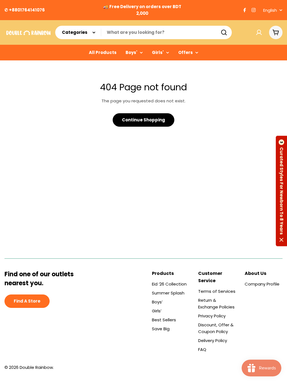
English (270, 10)
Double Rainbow (36, 367)
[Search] (224, 32)
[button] (281, 191)
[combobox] (143, 32)
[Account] (259, 32)
